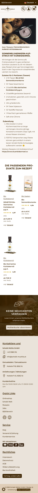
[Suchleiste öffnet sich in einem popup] (23, 9)
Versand (10, 225)
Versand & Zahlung (10, 433)
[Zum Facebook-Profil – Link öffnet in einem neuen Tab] (5, 417)
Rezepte (10, 47)
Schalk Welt (7, 402)
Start (4, 47)
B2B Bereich (7, 3)
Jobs (4, 408)
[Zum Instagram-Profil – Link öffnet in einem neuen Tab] (10, 417)
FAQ (4, 430)
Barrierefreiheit (9, 470)
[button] (3, 489)
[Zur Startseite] (7, 8)
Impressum (7, 457)
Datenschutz (8, 460)
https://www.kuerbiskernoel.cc (15, 152)
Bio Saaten (25, 196)
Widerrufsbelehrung (11, 467)
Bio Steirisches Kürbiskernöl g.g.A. (9, 266)
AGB (4, 464)
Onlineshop (7, 398)
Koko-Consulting (23, 490)
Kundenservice (9, 437)
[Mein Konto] (28, 9)
